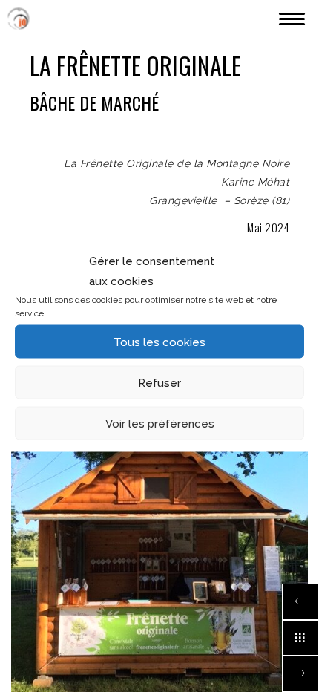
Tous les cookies (159, 341)
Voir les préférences (159, 423)
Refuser (159, 382)
